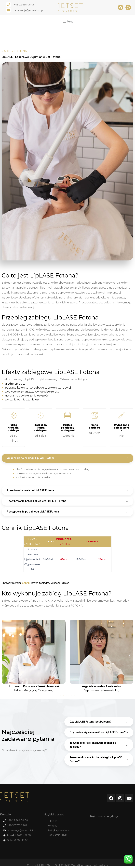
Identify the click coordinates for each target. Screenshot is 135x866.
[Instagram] (128, 7)
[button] (67, 21)
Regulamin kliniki (57, 834)
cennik (26, 583)
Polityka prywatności (59, 830)
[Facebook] (120, 7)
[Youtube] (129, 798)
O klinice (52, 821)
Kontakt (52, 825)
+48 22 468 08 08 (24, 4)
